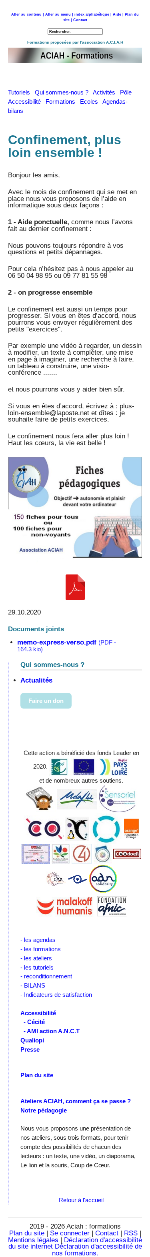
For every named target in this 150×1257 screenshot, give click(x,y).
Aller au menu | (59, 14)
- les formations (40, 949)
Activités (106, 92)
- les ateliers (36, 958)
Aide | (118, 14)
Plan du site (26, 1233)
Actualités (36, 680)
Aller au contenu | (27, 14)
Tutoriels (21, 92)
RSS (132, 1233)
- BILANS (32, 985)
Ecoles (91, 101)
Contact (80, 20)
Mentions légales (33, 1240)
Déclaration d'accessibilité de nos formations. (97, 1250)
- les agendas (38, 939)
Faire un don (46, 700)
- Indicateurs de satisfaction (56, 994)
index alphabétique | (93, 14)
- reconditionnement (46, 976)
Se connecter (70, 1233)
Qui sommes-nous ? (64, 92)
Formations (63, 101)
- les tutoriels (37, 967)
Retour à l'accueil (81, 1200)
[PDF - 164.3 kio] (75, 587)
